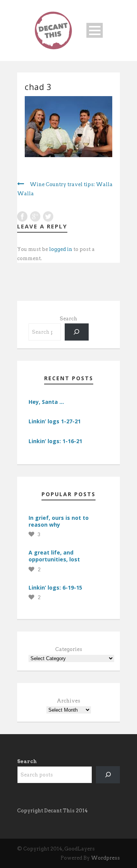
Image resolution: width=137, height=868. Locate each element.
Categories (68, 649)
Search (68, 318)
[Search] (77, 332)
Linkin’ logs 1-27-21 (55, 421)
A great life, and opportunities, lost (54, 556)
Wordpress (105, 858)
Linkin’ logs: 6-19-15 (55, 587)
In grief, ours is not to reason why (59, 521)
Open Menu (94, 30)
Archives (68, 701)
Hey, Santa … (46, 401)
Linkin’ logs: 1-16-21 (55, 441)
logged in (60, 249)
